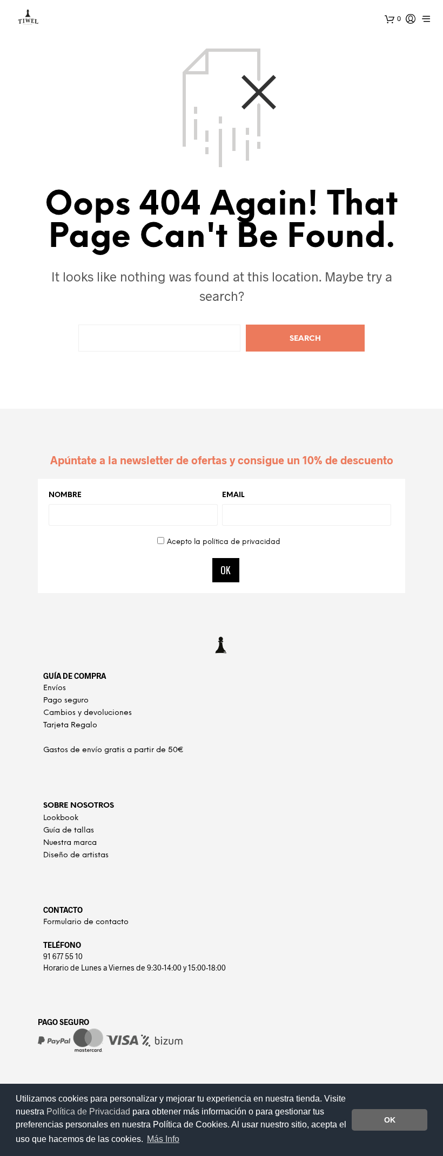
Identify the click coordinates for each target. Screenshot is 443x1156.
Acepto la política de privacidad (223, 542)
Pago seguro (66, 701)
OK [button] (389, 1120)
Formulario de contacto (86, 922)
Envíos (54, 688)
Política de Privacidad (89, 1111)
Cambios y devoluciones (87, 713)
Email (233, 495)
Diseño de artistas (76, 855)
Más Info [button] (163, 1139)
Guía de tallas (68, 831)
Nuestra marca (70, 843)
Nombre (65, 495)
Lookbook (60, 818)
